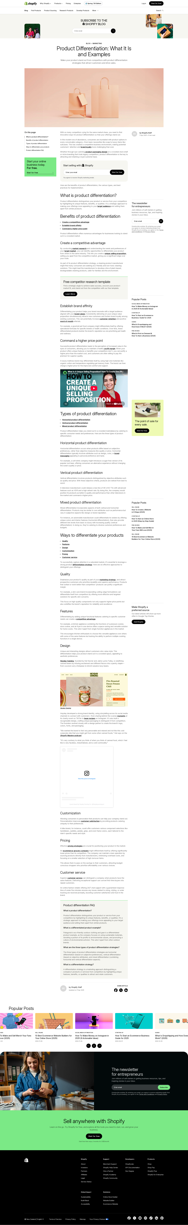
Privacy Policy (150, 232)
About (83, 1164)
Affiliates (84, 1175)
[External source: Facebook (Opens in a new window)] (129, 1218)
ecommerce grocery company (76, 851)
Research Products (66, 10)
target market (70, 251)
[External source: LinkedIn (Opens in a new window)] (156, 1218)
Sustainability (86, 1197)
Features (66, 544)
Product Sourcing (50, 10)
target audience (104, 206)
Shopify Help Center (110, 1168)
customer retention (108, 319)
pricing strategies (75, 846)
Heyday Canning (67, 661)
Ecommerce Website (110, 1204)
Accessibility (85, 1204)
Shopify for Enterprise (156, 1175)
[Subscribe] (113, 31)
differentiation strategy (82, 565)
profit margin (109, 349)
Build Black (85, 1200)
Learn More (70, 294)
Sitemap (83, 1219)
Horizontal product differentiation (76, 420)
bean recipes (89, 718)
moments (121, 716)
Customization (68, 551)
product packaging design (96, 152)
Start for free (156, 3)
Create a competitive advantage (75, 222)
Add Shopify (138, 622)
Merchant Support (110, 1164)
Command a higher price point (74, 229)
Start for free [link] (117, 172)
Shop (149, 1164)
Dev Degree (129, 1171)
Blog (26, 10)
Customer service (69, 557)
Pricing (68, 3)
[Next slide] (99, 1046)
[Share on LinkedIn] (126, 990)
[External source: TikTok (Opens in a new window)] (151, 1218)
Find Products (36, 10)
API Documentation (132, 1168)
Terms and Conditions (146, 1094)
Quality (65, 541)
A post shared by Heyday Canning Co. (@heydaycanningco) (87, 804)
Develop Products (82, 10)
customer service (74, 878)
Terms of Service (55, 1219)
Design (65, 548)
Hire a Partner (108, 1171)
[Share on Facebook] (116, 990)
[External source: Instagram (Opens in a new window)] (145, 1218)
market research (79, 248)
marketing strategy (108, 580)
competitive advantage (85, 619)
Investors (84, 1168)
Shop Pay (151, 1168)
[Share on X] (121, 990)
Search (158, 10)
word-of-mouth (66, 321)
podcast (70, 736)
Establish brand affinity (71, 225)
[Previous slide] (88, 1046)
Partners (84, 1171)
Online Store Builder (110, 1197)
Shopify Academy (109, 1175)
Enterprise (77, 3)
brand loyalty (86, 147)
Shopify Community (110, 1178)
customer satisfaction (90, 821)
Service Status (86, 1182)
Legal (83, 1178)
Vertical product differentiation (75, 423)
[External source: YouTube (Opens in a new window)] (140, 1218)
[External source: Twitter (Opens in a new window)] (134, 1218)
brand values (80, 314)
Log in (144, 3)
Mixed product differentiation (74, 426)
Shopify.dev (129, 1164)
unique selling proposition (115, 253)
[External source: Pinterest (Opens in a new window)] (162, 1218)
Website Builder (108, 1200)
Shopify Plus (152, 1171)
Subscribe (164, 1087)
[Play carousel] (94, 1046)
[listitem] (94, 1027)
